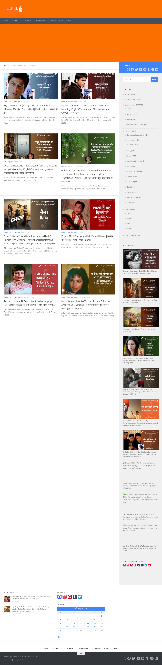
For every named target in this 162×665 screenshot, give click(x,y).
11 (67, 623)
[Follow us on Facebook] (132, 69)
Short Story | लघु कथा (134, 197)
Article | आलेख (130, 94)
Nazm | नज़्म (131, 166)
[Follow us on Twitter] (136, 69)
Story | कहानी (131, 203)
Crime (129, 213)
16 (102, 623)
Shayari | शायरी (131, 192)
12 (74, 623)
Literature (27, 21)
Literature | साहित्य (131, 131)
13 (81, 623)
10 (60, 623)
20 (81, 627)
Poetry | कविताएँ (132, 177)
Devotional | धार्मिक (133, 140)
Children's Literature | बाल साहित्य (138, 135)
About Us (15, 21)
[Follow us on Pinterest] (144, 69)
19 (74, 627)
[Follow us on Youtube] (140, 69)
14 (88, 623)
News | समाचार (130, 209)
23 (102, 627)
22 (95, 627)
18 (67, 627)
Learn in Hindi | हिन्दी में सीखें (134, 105)
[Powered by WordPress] (12, 660)
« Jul (58, 637)
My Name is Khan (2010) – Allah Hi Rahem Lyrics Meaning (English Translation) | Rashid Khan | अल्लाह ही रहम (31, 109)
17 (60, 627)
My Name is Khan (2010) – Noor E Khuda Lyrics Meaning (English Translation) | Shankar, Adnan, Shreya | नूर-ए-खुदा (85, 109)
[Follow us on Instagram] (128, 69)
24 (60, 630)
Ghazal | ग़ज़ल (8, 162)
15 (95, 623)
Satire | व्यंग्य (131, 187)
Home (6, 21)
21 (88, 627)
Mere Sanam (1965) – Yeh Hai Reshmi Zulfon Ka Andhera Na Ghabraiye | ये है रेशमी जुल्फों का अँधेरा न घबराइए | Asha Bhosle (85, 305)
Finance (129, 218)
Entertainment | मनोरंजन (133, 100)
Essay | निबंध (131, 151)
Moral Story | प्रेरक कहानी (135, 161)
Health (129, 109)
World (129, 229)
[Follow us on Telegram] (152, 69)
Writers (53, 21)
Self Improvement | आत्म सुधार (137, 124)
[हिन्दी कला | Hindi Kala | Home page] (13, 9)
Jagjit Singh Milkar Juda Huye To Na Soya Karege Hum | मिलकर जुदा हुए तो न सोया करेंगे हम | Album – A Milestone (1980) (140, 548)
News (61, 21)
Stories (69, 21)
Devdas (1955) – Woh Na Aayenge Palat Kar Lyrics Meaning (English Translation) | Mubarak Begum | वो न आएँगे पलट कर (140, 486)
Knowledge (131, 119)
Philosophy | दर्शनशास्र (134, 171)
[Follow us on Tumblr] (148, 69)
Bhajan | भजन (133, 144)
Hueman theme (31, 660)
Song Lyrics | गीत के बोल (12, 102)
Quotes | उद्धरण (132, 182)
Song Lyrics (40, 21)
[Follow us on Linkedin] (156, 69)
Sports (129, 224)
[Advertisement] (81, 43)
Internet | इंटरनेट (132, 114)
